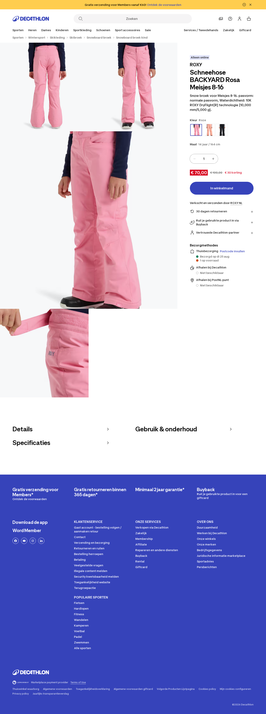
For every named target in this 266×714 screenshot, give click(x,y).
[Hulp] (230, 18)
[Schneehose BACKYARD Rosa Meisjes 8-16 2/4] (44, 87)
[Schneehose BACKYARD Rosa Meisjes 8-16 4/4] (44, 353)
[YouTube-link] (24, 541)
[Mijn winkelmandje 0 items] (249, 18)
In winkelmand (221, 188)
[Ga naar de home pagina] (30, 18)
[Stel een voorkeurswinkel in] (220, 18)
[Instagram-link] (33, 541)
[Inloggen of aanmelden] (239, 18)
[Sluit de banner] (250, 5)
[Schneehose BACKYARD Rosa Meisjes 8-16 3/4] (88, 220)
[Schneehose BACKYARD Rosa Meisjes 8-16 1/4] (133, 87)
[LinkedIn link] (41, 541)
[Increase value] (213, 158)
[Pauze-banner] (244, 5)
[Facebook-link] (15, 541)
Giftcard (245, 30)
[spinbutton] (204, 159)
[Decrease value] (194, 158)
